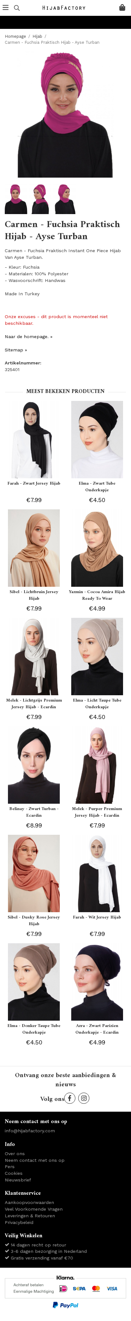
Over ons (15, 1153)
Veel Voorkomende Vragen (34, 1209)
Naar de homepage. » (28, 336)
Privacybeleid (19, 1222)
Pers (10, 1166)
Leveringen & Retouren (30, 1215)
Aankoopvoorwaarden (29, 1202)
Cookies (14, 1173)
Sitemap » (16, 349)
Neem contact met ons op (35, 1160)
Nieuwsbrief (18, 1179)
